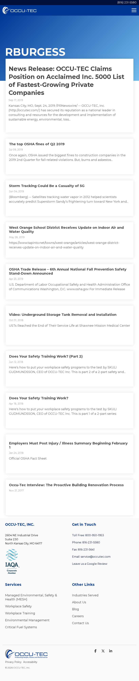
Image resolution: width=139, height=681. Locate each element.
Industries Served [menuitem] (85, 595)
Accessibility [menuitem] (30, 662)
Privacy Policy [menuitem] (13, 662)
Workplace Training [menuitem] (20, 613)
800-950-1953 (94, 535)
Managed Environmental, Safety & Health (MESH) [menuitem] (31, 597)
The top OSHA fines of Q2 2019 (37, 144)
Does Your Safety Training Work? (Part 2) (46, 356)
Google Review (97, 563)
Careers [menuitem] (78, 616)
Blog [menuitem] (75, 609)
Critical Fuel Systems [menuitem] (21, 627)
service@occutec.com (96, 556)
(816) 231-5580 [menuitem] (126, 2)
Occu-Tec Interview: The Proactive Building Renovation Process (66, 485)
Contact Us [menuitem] (80, 623)
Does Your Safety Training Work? (38, 398)
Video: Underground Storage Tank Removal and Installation (62, 315)
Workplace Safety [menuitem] (18, 606)
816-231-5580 (91, 542)
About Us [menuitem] (79, 602)
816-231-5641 (86, 549)
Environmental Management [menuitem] (27, 620)
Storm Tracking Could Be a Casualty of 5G (47, 186)
